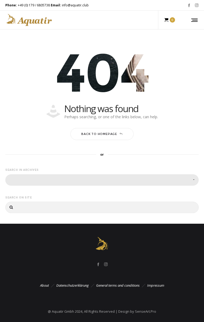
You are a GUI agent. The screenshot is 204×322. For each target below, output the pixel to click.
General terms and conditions (118, 285)
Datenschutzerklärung (72, 285)
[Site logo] (29, 20)
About (44, 285)
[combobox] (102, 180)
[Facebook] (189, 5)
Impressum (155, 285)
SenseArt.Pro (145, 311)
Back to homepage (99, 134)
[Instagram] (197, 5)
